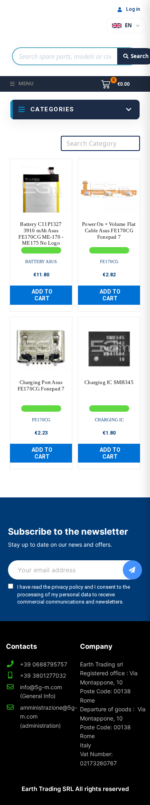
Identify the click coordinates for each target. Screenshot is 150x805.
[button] (41, 295)
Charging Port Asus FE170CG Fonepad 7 (41, 385)
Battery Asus (41, 261)
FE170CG (109, 261)
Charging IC (109, 419)
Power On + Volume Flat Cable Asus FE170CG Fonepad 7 (109, 230)
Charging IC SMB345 (109, 382)
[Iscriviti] (132, 570)
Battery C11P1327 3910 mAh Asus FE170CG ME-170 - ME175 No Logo (40, 233)
